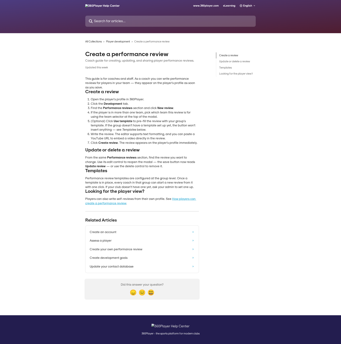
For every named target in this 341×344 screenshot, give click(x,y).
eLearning (229, 5)
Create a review (228, 55)
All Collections (93, 41)
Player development (118, 41)
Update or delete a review (234, 61)
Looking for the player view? (236, 73)
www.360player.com (206, 5)
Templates (225, 67)
